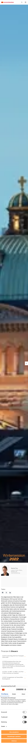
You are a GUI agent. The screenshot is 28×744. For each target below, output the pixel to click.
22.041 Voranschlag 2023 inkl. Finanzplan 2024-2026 (13, 656)
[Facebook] (2, 592)
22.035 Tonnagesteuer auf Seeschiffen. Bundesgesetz (12, 678)
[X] (6, 592)
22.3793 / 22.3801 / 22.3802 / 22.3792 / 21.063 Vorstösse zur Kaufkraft (13, 672)
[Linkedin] (10, 592)
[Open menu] (26, 363)
